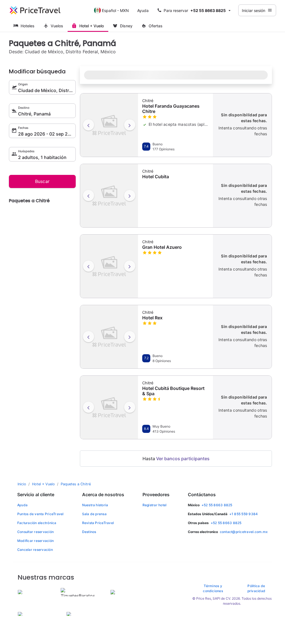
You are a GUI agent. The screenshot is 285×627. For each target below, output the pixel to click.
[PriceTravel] (35, 10)
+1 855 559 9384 (243, 514)
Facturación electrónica (36, 523)
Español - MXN (115, 10)
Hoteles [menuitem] (28, 25)
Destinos (89, 532)
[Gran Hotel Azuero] (109, 265)
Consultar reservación (35, 532)
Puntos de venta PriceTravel (40, 514)
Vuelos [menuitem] (57, 25)
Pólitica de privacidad (256, 588)
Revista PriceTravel (98, 523)
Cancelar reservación (35, 550)
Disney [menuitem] (126, 25)
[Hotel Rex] (109, 336)
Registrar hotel (154, 505)
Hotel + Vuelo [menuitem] (91, 25)
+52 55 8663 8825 (217, 505)
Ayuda (143, 10)
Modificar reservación (35, 541)
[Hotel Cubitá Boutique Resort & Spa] (109, 406)
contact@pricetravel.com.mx (244, 532)
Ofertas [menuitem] (156, 25)
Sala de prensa (94, 514)
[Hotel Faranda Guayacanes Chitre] (109, 124)
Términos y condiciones (213, 588)
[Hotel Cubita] (109, 195)
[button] (194, 10)
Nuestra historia (95, 505)
